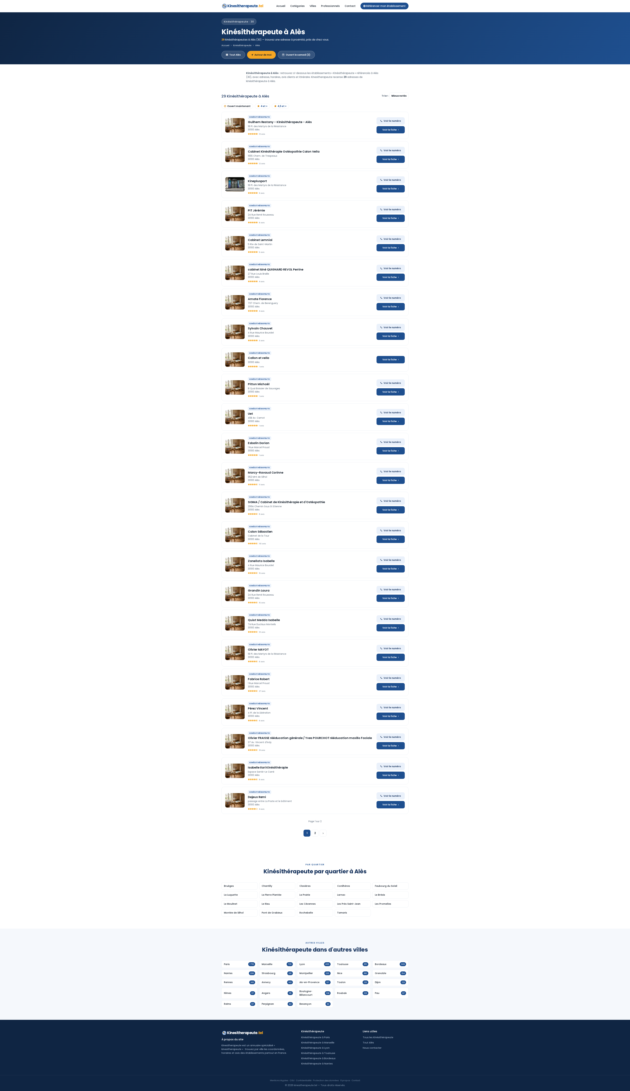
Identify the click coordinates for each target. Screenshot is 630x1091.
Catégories (297, 6)
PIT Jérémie (256, 210)
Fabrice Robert (258, 679)
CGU (292, 1080)
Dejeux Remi (257, 797)
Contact (350, 6)
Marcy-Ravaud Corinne (265, 472)
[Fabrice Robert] (235, 682)
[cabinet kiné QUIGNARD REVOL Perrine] (235, 273)
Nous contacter (372, 1047)
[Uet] (235, 417)
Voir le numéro (392, 121)
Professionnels (330, 6)
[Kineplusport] (235, 184)
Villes (313, 6)
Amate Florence (260, 299)
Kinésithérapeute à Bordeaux (318, 1058)
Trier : (385, 95)
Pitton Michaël (258, 384)
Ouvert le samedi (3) (298, 54)
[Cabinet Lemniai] (235, 243)
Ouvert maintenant (239, 106)
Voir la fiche (389, 129)
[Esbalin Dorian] (235, 446)
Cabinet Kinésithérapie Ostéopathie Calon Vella (284, 151)
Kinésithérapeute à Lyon (315, 1047)
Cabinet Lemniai (260, 240)
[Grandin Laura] (235, 594)
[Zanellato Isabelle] (235, 564)
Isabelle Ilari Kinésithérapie (268, 767)
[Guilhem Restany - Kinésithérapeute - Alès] (235, 125)
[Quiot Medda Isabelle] (235, 623)
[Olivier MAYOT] (235, 653)
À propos (345, 1080)
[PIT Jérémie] (235, 214)
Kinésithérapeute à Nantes (317, 1063)
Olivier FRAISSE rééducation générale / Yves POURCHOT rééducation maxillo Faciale (310, 738)
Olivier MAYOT (258, 649)
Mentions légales (279, 1080)
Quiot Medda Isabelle (264, 620)
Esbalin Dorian (258, 443)
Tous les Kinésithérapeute (378, 1037)
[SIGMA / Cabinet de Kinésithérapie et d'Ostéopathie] (235, 505)
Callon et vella (258, 358)
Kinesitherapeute (245, 6)
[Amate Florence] (235, 302)
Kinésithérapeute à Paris (315, 1037)
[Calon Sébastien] (235, 535)
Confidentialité (304, 1080)
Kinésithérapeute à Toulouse (318, 1053)
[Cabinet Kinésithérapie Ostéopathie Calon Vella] (235, 155)
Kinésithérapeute (242, 45)
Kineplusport (257, 181)
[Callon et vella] (235, 359)
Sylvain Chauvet (260, 328)
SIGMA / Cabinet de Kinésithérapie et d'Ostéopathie (286, 502)
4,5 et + (282, 106)
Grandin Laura (259, 590)
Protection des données (326, 1080)
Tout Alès (235, 54)
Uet (250, 414)
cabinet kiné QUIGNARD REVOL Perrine (275, 269)
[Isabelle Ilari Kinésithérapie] (235, 771)
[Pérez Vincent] (235, 712)
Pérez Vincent (258, 708)
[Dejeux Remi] (235, 800)
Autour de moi (263, 54)
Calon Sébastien (260, 532)
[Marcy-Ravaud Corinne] (235, 476)
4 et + (264, 106)
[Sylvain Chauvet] (235, 332)
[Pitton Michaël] (235, 387)
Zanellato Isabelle (261, 561)
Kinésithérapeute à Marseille (317, 1042)
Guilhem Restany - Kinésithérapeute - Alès (280, 122)
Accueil (280, 6)
